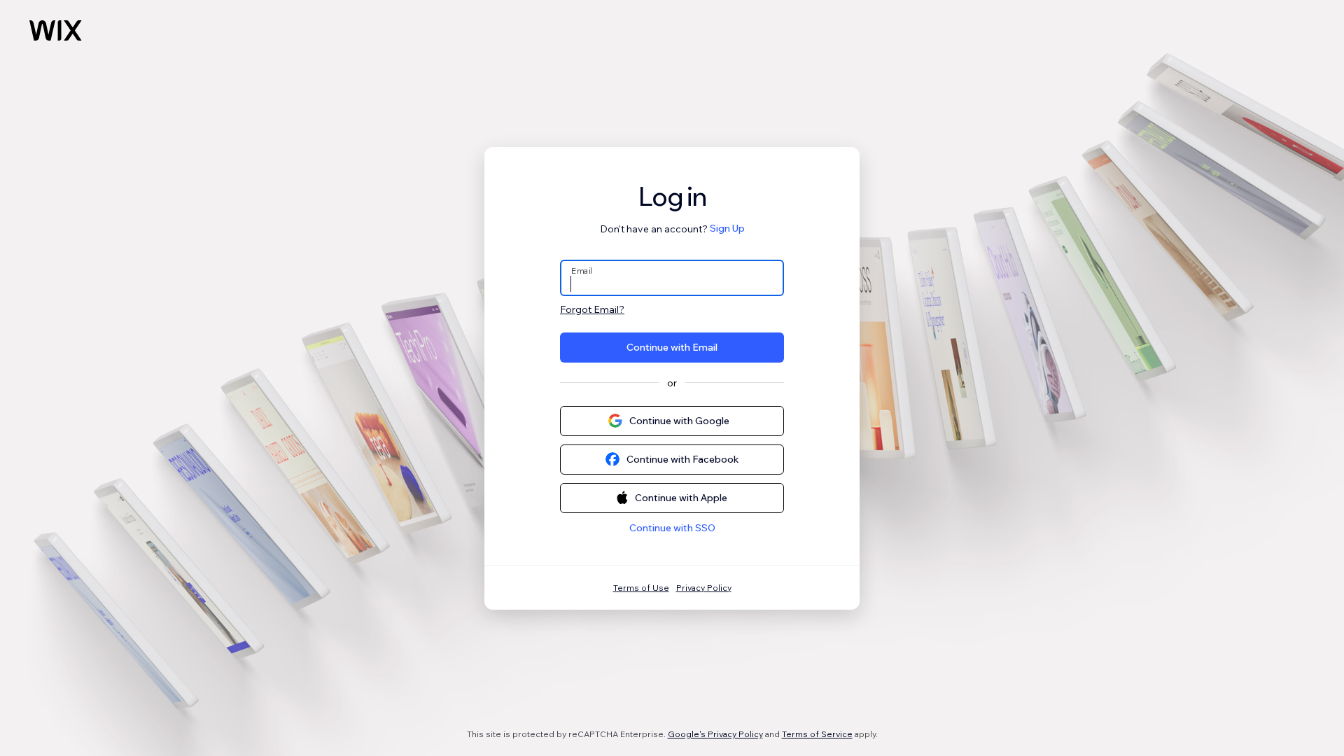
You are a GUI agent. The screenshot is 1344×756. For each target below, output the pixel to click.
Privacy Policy (704, 587)
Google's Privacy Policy (715, 734)
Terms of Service (817, 734)
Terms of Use (641, 587)
